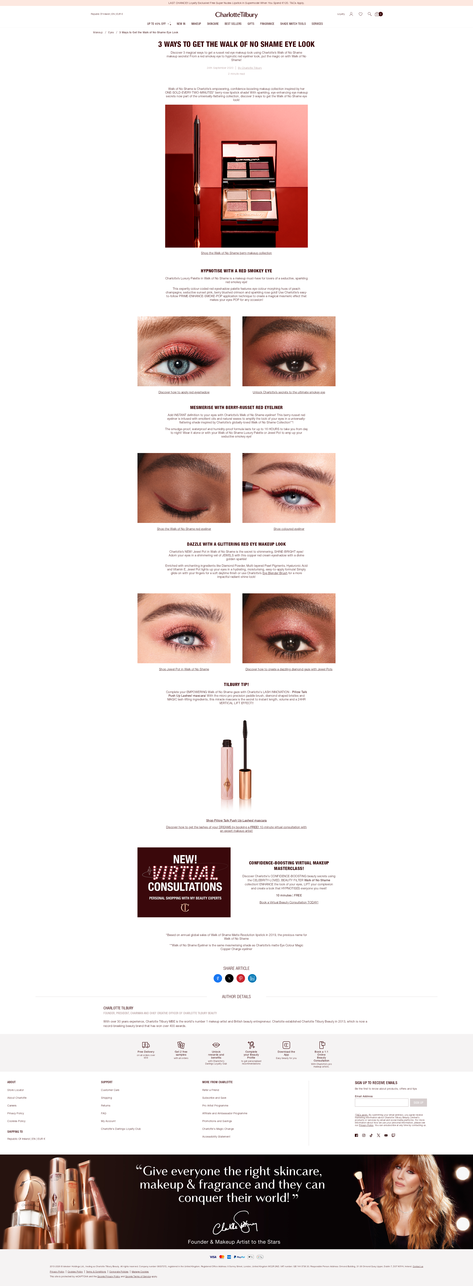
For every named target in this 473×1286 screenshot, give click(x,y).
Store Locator (15, 1089)
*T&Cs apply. (361, 1114)
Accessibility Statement (216, 1136)
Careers (12, 1105)
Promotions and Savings (217, 1121)
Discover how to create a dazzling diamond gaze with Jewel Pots (289, 669)
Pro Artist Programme (215, 1105)
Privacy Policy (15, 1113)
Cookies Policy (16, 1121)
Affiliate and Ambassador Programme (224, 1113)
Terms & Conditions (96, 1271)
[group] (148, 1053)
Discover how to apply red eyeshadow (184, 392)
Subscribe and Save (214, 1097)
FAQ (103, 1113)
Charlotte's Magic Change (218, 1128)
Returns (105, 1105)
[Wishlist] (360, 14)
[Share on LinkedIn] (252, 978)
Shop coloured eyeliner (289, 528)
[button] (369, 14)
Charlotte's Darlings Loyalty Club (121, 1128)
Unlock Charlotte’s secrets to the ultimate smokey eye (289, 392)
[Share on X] (229, 978)
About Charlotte (17, 1097)
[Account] (351, 14)
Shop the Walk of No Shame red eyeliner (184, 528)
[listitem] (159, 24)
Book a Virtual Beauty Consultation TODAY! (289, 902)
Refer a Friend (210, 1089)
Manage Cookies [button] (140, 1271)
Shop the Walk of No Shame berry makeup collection (236, 253)
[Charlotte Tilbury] (236, 14)
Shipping (106, 1097)
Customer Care (110, 1089)
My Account (108, 1121)
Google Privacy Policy (108, 1276)
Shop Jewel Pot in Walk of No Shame (184, 669)
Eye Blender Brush (275, 573)
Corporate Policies (119, 1271)
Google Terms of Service (138, 1276)
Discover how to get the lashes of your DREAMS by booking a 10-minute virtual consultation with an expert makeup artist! (236, 828)
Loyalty (341, 14)
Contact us (418, 1266)
